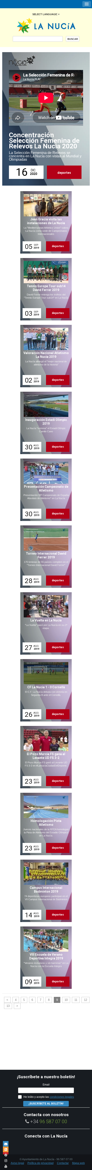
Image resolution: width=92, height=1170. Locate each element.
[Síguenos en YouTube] (5, 1166)
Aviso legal (17, 1163)
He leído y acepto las (48, 1096)
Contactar (63, 1163)
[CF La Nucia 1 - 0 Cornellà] (44, 690)
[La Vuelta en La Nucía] (44, 623)
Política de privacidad (40, 1163)
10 (66, 1000)
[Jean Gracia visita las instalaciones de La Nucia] (44, 222)
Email (46, 1084)
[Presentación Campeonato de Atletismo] (44, 490)
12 (85, 1000)
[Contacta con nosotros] (5, 1144)
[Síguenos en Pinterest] (5, 1155)
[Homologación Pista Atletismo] (44, 824)
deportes (64, 172)
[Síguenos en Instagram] (5, 1160)
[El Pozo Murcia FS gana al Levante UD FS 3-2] (44, 757)
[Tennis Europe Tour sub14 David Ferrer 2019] (44, 289)
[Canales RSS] (5, 1149)
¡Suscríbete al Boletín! (46, 1103)
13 (8, 1006)
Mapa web (78, 1163)
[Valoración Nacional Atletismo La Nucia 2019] (44, 356)
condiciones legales (62, 1096)
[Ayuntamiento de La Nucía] (46, 25)
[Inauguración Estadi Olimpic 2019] (44, 423)
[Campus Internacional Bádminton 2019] (44, 891)
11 (75, 1000)
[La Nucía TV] (31, 61)
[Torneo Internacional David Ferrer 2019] (44, 557)
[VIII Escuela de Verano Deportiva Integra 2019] (44, 958)
